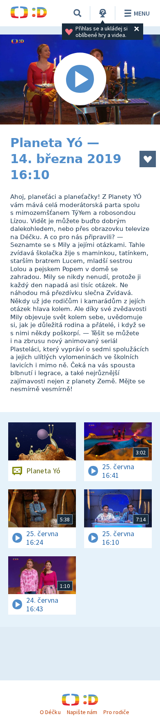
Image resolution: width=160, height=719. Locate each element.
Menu (142, 13)
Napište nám (82, 712)
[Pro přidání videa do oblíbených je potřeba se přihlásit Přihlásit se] (147, 159)
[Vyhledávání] (77, 13)
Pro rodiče (116, 712)
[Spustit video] (80, 79)
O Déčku (50, 712)
